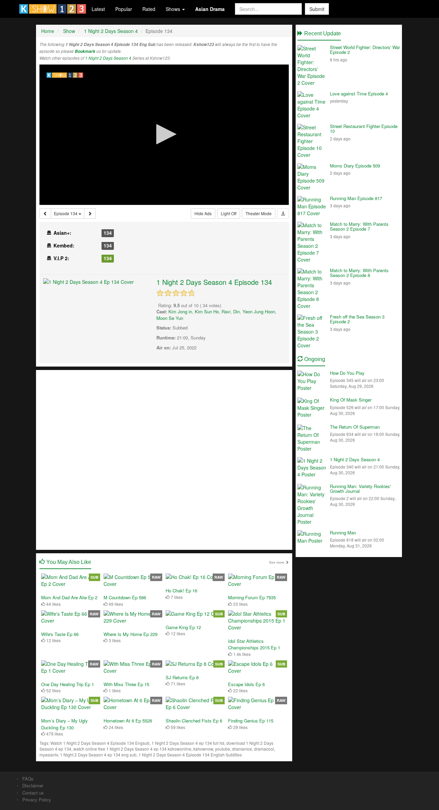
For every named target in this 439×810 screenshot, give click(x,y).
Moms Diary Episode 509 (355, 165)
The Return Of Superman (355, 427)
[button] (164, 134)
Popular (123, 8)
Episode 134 (66, 213)
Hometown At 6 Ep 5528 (128, 720)
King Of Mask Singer (350, 399)
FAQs (28, 778)
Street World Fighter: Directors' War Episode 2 (365, 49)
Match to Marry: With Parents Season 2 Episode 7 (359, 226)
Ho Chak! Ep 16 (181, 590)
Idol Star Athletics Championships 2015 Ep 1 (254, 644)
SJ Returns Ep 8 (182, 677)
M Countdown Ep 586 (125, 597)
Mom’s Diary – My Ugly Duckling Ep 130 (64, 724)
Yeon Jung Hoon (258, 311)
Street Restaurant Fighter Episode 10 (364, 128)
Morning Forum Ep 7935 (252, 597)
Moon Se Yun (169, 318)
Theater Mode (259, 213)
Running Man (343, 532)
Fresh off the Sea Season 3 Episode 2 (357, 319)
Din (236, 311)
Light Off (228, 213)
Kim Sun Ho (207, 311)
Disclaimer (32, 785)
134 (108, 232)
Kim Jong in (180, 311)
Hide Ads (203, 213)
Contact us (33, 792)
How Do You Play (347, 373)
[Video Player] (164, 135)
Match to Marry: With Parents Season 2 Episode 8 (359, 272)
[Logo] (65, 75)
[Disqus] (164, 459)
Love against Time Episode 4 (359, 93)
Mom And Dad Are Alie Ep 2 (69, 597)
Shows (173, 8)
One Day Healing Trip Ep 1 (67, 684)
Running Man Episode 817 (356, 198)
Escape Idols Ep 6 (246, 684)
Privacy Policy (36, 799)
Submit (316, 8)
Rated (148, 8)
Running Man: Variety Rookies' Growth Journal (360, 488)
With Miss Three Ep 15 (126, 684)
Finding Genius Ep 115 (250, 720)
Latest (98, 8)
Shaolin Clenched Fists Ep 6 (194, 720)
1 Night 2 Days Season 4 (108, 58)
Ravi (226, 311)
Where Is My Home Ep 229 (130, 634)
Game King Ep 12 (183, 627)
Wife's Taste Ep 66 (60, 634)
